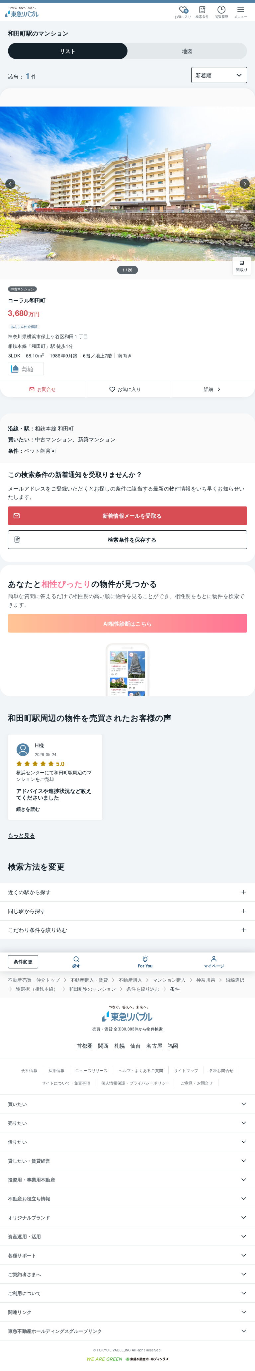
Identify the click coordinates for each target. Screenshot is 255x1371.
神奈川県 (205, 980)
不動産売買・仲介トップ (34, 980)
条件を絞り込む (143, 989)
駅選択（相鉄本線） (37, 989)
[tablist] (127, 51)
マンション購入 (169, 980)
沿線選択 (235, 980)
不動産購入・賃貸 (89, 980)
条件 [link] (174, 989)
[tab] (68, 51)
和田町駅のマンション (92, 989)
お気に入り (132, 389)
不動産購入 (130, 980)
